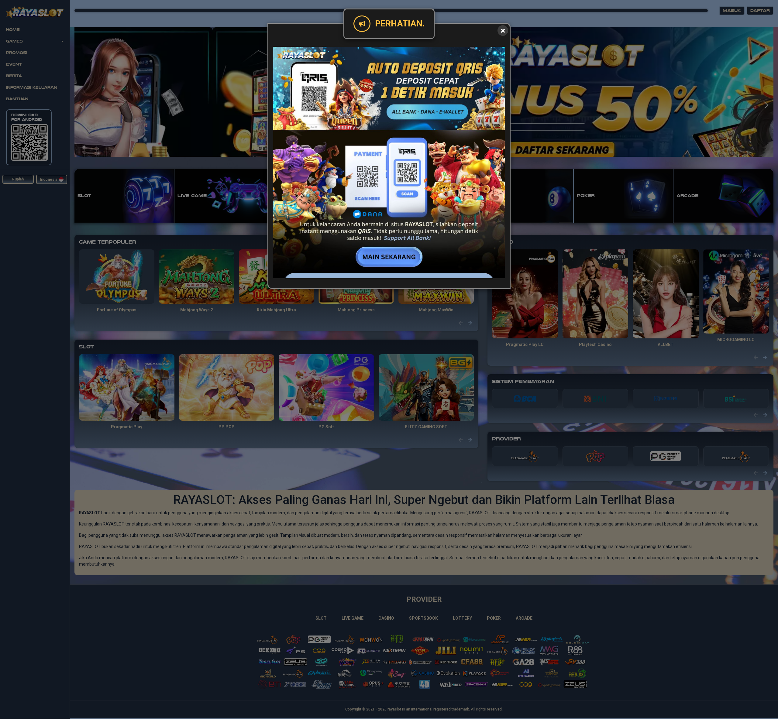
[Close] (502, 30)
